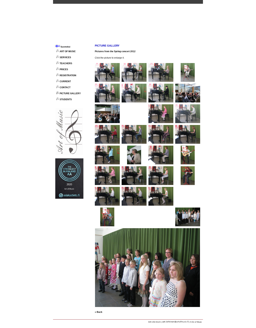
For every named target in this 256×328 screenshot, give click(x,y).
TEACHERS (66, 63)
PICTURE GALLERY (70, 93)
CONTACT (65, 87)
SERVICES (65, 57)
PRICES (64, 69)
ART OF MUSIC (68, 51)
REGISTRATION (68, 75)
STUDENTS (66, 99)
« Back (98, 312)
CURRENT (65, 81)
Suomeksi (65, 47)
